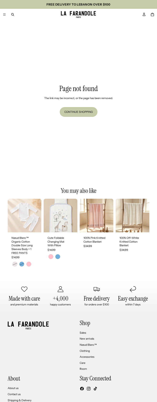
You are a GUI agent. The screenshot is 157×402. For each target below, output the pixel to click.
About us (13, 388)
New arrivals (87, 339)
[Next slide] (73, 215)
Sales (83, 332)
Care (82, 363)
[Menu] (4, 14)
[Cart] (152, 14)
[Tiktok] (95, 388)
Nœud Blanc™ (88, 344)
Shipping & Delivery (19, 400)
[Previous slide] (48, 215)
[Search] (12, 14)
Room (83, 369)
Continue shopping (78, 112)
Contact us (14, 394)
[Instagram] (88, 388)
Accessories (87, 356)
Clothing (85, 351)
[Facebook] (82, 388)
